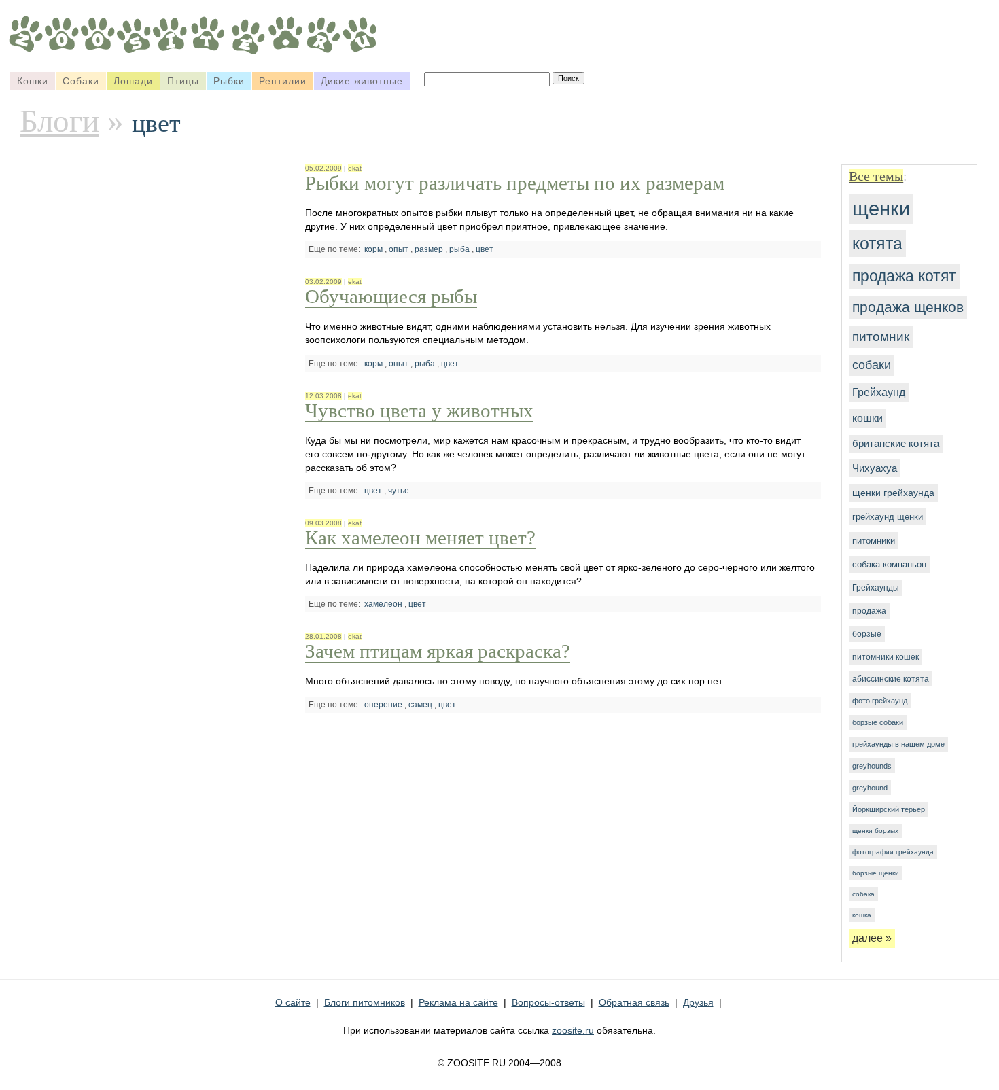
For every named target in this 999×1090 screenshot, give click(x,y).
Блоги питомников (364, 1002)
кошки (867, 418)
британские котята (895, 443)
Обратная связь (634, 1002)
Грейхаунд (878, 392)
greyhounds (872, 766)
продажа (869, 611)
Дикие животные (362, 80)
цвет (484, 249)
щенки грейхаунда (893, 492)
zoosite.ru (573, 1030)
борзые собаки (877, 722)
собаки (871, 365)
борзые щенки (875, 873)
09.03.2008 (323, 523)
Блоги (59, 121)
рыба (459, 249)
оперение (383, 704)
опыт (398, 249)
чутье (398, 490)
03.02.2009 (323, 281)
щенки (881, 208)
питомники (873, 540)
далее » (872, 938)
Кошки (32, 80)
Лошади (133, 80)
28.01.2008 (323, 636)
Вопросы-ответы (548, 1002)
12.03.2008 (323, 396)
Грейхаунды (875, 588)
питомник (880, 336)
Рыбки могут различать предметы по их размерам (514, 183)
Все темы (876, 176)
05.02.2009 (323, 168)
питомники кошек (885, 656)
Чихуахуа (874, 468)
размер (429, 249)
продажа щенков (908, 307)
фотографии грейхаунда (893, 852)
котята (877, 243)
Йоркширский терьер (888, 809)
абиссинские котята (890, 679)
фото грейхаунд (879, 701)
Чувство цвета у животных (419, 410)
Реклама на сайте (458, 1002)
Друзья (698, 1002)
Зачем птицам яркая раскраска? (437, 651)
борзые (866, 634)
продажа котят (904, 276)
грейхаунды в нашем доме (898, 744)
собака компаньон (889, 564)
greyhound (870, 788)
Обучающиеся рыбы (391, 296)
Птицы (183, 80)
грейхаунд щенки (887, 517)
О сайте (293, 1002)
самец (420, 704)
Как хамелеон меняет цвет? (420, 537)
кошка (861, 915)
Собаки (81, 80)
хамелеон (383, 604)
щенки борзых (875, 830)
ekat (355, 168)
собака (863, 894)
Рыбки (229, 80)
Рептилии (282, 80)
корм (373, 249)
